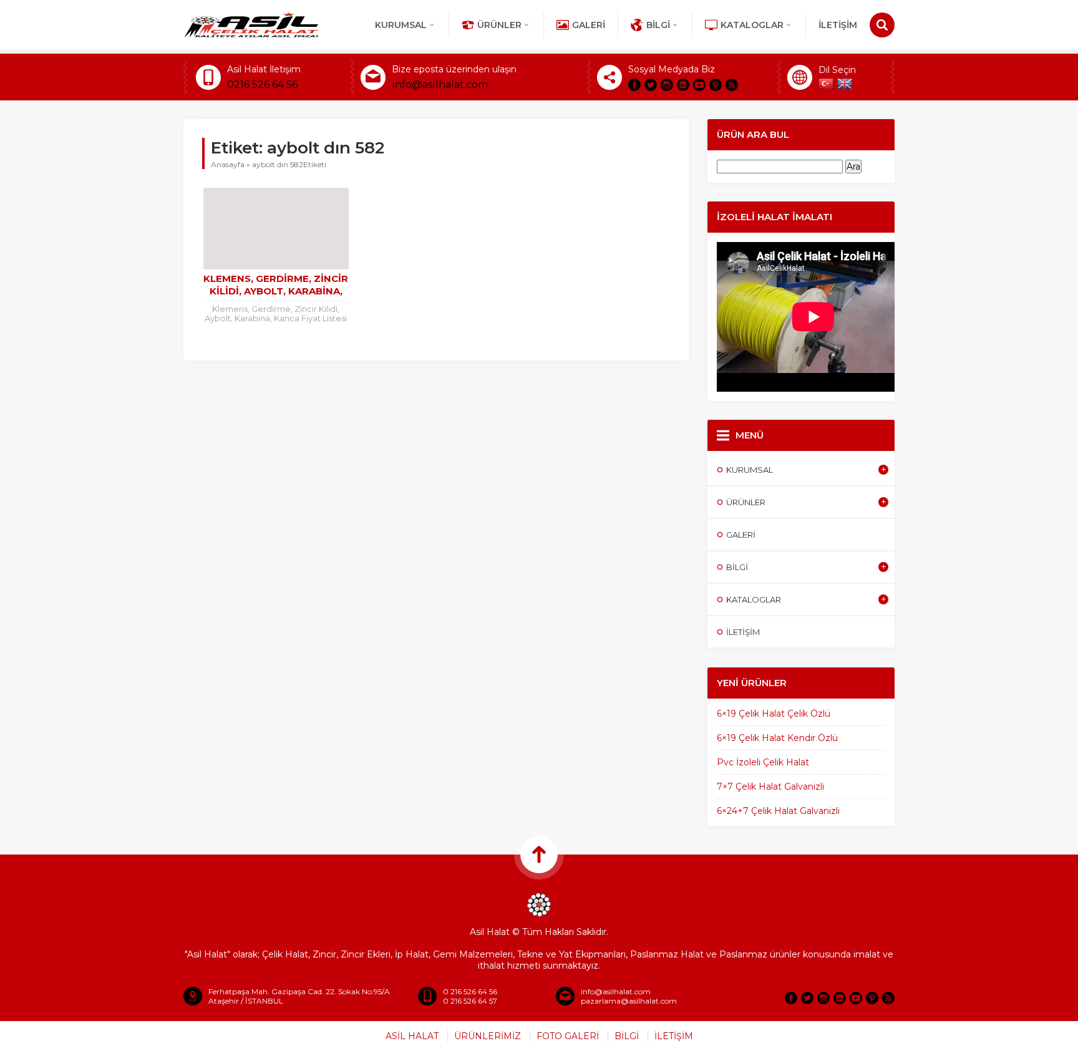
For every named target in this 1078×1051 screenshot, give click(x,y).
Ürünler (499, 25)
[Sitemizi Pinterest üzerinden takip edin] (715, 85)
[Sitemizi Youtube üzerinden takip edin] (699, 85)
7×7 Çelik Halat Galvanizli (770, 786)
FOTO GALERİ (568, 1036)
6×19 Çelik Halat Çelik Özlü (773, 713)
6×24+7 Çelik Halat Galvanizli (778, 810)
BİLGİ (626, 1036)
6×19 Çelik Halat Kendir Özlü (777, 737)
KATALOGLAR (752, 25)
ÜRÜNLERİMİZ (487, 1036)
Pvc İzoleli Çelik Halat (763, 762)
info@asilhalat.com (440, 84)
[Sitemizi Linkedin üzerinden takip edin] (683, 85)
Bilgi (658, 25)
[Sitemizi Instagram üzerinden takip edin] (667, 85)
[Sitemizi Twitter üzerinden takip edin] (650, 85)
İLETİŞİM (837, 25)
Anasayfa (228, 164)
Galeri (588, 25)
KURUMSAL (401, 25)
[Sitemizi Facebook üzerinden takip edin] (634, 85)
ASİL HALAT (412, 1036)
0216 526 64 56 (262, 84)
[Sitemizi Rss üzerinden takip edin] (732, 85)
